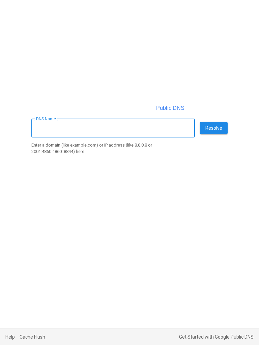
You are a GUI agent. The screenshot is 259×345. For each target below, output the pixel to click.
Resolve (213, 128)
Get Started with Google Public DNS (216, 337)
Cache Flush (32, 337)
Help (10, 337)
